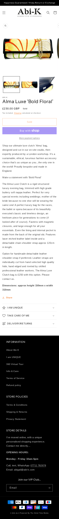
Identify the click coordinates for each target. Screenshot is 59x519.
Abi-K (17, 513)
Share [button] (9, 297)
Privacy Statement (16, 419)
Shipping (17, 113)
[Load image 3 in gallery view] (47, 84)
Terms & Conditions (16, 405)
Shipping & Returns (16, 412)
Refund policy (13, 385)
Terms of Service (15, 378)
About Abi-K (12, 350)
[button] (3, 12)
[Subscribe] (49, 488)
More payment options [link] (29, 138)
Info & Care (12, 371)
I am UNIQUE (13, 357)
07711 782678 (38, 465)
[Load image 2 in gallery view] (29, 84)
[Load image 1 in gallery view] (11, 84)
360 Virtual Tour (15, 364)
